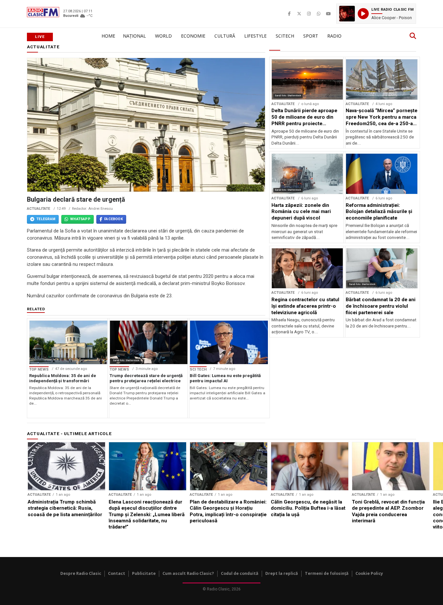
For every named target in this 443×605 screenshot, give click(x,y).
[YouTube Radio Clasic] (328, 13)
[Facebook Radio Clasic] (289, 13)
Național (134, 36)
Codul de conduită (239, 573)
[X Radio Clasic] (299, 13)
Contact (116, 573)
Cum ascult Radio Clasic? (188, 573)
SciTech (285, 36)
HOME (108, 36)
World (163, 36)
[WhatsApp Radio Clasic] (318, 13)
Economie (193, 36)
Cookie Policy (369, 573)
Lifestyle (255, 36)
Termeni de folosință (327, 573)
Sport (310, 36)
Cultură (224, 36)
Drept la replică (281, 573)
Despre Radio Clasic (80, 573)
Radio (334, 36)
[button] (376, 14)
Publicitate (144, 573)
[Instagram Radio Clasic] (308, 13)
